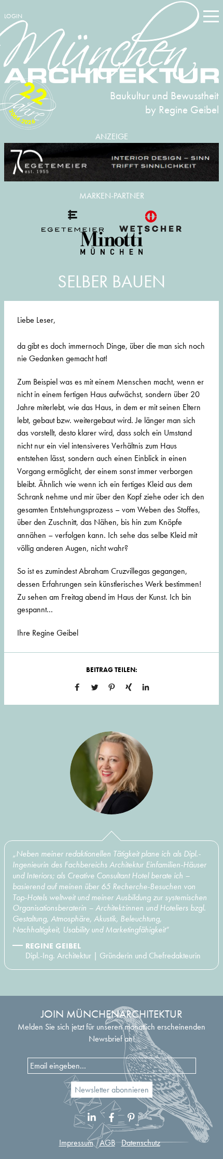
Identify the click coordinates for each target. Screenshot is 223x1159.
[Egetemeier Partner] (72, 221)
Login (13, 16)
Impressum (76, 1142)
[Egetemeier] (111, 162)
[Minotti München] (111, 243)
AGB (107, 1142)
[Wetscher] (150, 221)
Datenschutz (140, 1142)
